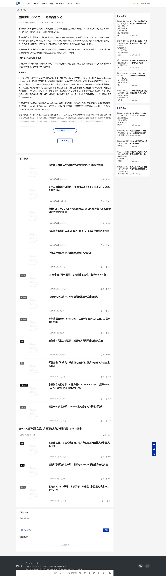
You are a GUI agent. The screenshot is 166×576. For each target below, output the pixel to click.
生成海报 (73, 573)
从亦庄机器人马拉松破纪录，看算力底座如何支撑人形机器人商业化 (79, 444)
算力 (22, 443)
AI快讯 (36, 4)
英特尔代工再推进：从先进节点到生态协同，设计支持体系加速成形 (138, 154)
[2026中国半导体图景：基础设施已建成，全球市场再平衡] (32, 281)
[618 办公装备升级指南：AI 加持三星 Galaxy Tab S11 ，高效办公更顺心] (32, 193)
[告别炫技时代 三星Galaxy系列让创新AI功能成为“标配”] (32, 172)
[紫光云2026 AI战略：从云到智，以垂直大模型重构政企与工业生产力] (32, 493)
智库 (69, 4)
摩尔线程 (23, 297)
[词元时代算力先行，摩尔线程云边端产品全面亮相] (32, 303)
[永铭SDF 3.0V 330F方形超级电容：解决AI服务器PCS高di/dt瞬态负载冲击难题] (32, 215)
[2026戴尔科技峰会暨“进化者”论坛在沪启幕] (123, 64)
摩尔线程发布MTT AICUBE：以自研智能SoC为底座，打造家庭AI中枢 (79, 320)
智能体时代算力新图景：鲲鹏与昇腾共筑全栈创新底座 (76, 340)
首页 (29, 4)
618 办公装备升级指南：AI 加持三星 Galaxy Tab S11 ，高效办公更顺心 (79, 188)
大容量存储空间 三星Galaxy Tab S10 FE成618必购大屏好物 (79, 230)
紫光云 (23, 487)
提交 (106, 530)
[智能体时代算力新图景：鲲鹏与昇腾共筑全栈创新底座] (32, 347)
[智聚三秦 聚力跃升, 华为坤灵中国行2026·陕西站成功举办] (123, 170)
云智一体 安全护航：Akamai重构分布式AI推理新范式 (75, 406)
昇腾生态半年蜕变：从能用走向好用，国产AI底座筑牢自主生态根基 (79, 364)
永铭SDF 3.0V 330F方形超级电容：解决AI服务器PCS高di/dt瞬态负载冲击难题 (80, 210)
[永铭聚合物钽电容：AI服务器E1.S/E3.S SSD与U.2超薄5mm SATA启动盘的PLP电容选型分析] (32, 391)
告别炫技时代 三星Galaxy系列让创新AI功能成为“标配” (76, 165)
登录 (143, 4)
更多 (77, 4)
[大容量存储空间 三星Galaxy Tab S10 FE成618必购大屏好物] (32, 237)
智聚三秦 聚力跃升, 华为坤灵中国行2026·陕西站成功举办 (138, 169)
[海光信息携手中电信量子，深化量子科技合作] (123, 133)
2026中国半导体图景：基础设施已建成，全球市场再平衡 (77, 274)
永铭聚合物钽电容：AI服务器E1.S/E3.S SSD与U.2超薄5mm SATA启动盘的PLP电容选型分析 (79, 386)
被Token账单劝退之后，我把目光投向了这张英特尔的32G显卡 (50, 428)
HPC (22, 465)
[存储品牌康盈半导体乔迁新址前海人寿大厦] (32, 259)
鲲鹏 (22, 341)
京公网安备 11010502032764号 (70, 569)
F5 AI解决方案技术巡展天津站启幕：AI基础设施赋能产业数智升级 (139, 93)
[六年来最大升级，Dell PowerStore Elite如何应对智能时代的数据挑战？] (123, 79)
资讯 (43, 4)
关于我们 (29, 563)
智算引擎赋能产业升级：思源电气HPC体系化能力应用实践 (78, 464)
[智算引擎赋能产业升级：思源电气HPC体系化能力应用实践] (32, 471)
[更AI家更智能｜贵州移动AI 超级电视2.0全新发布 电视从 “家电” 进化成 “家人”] (123, 119)
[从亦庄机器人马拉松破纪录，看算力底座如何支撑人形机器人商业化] (32, 449)
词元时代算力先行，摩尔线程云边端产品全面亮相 (73, 296)
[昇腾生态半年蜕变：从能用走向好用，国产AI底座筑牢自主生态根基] (32, 369)
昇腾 (22, 363)
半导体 (23, 275)
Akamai (23, 407)
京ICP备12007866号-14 (48, 569)
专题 (51, 4)
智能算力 (59, 22)
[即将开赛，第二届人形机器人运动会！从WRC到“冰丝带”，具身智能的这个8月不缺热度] (123, 48)
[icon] (140, 566)
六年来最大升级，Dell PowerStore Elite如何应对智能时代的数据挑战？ (138, 75)
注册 (148, 4)
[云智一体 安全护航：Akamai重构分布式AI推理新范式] (32, 413)
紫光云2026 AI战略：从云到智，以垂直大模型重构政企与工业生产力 (79, 488)
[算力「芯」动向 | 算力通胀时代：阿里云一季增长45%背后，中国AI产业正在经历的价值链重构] (123, 28)
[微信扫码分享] (80, 573)
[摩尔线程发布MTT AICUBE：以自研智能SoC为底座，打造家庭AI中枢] (32, 325)
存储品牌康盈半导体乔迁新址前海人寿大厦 (70, 252)
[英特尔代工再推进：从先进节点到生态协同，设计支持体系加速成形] (123, 156)
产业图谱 (59, 4)
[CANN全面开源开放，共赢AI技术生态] (123, 143)
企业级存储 (24, 385)
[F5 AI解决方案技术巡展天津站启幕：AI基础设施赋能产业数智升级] (123, 95)
